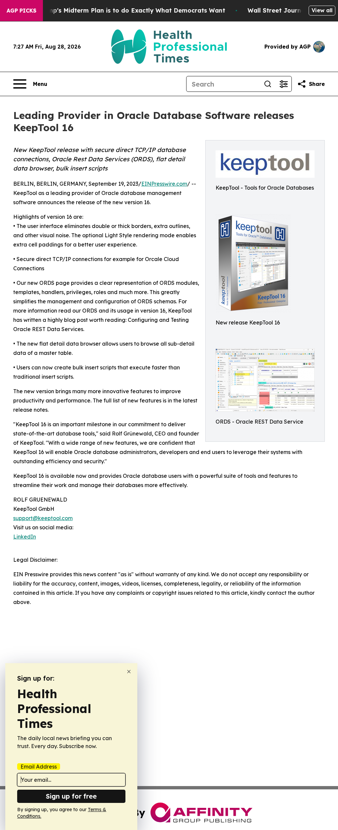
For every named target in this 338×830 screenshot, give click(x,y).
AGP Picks (21, 10)
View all (322, 10)
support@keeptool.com (43, 518)
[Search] (268, 84)
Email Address (38, 766)
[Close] (129, 671)
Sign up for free (71, 796)
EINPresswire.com (164, 183)
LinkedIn (24, 536)
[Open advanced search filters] (283, 84)
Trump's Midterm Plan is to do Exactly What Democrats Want (131, 10)
